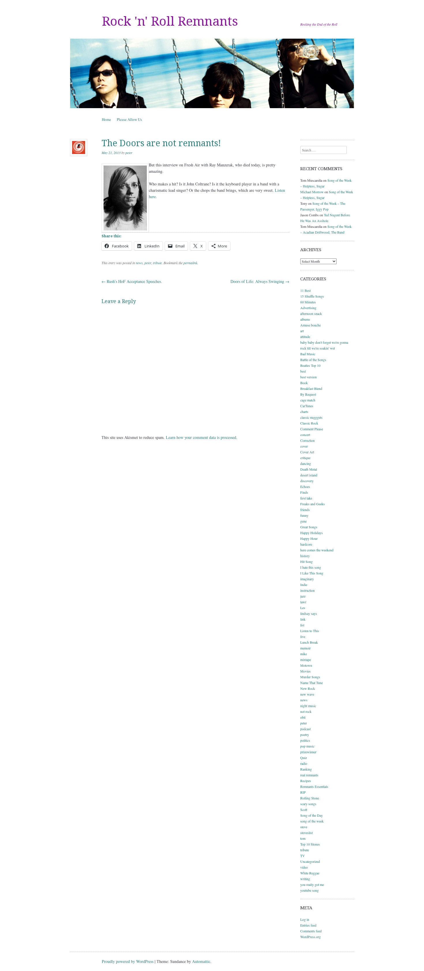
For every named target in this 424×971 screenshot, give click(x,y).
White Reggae (309, 873)
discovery (307, 480)
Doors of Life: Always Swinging (259, 281)
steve (303, 826)
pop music (307, 746)
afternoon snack (311, 313)
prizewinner (308, 752)
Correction (307, 440)
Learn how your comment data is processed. (201, 437)
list (302, 625)
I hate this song (310, 567)
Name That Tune (311, 682)
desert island (308, 475)
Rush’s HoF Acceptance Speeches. (132, 281)
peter (128, 152)
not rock (306, 711)
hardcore (306, 544)
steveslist (306, 832)
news (139, 262)
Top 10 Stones (310, 844)
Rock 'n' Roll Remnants (170, 21)
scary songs (308, 803)
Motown (306, 665)
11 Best (305, 290)
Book (304, 382)
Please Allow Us (129, 119)
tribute (157, 262)
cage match (307, 400)
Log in (304, 919)
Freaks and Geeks (312, 504)
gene (303, 521)
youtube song (309, 890)
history (305, 555)
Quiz (303, 757)
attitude (305, 336)
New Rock (307, 688)
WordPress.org (310, 936)
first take (306, 498)
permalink (190, 262)
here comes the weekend (316, 550)
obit (302, 717)
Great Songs (308, 527)
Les (302, 607)
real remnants (309, 775)
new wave (307, 694)
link (302, 619)
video (304, 867)
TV (302, 855)
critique (305, 457)
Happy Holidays (311, 532)
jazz (302, 596)
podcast (305, 728)
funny (304, 515)
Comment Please (311, 429)
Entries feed (308, 925)
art (302, 330)
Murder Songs (310, 677)
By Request (308, 394)
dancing (305, 463)
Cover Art (307, 452)
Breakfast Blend (311, 388)
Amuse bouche (310, 325)
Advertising (308, 307)
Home (106, 119)
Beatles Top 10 (310, 365)
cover (304, 446)
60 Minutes (308, 302)
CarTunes (306, 405)
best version (308, 377)
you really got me (312, 884)
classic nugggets (311, 417)
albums (305, 319)
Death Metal (308, 469)
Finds (304, 492)
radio (303, 763)
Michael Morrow (312, 191)
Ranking (306, 769)
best (303, 371)
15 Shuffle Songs (312, 296)
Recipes (305, 780)
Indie (303, 584)
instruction (307, 590)
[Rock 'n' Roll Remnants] (212, 73)
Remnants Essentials (314, 786)
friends (305, 509)
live (302, 636)
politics (305, 740)
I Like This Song (311, 573)
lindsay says (308, 613)
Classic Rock (309, 423)
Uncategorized (310, 861)
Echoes (305, 486)
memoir (305, 648)
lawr (303, 602)
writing (305, 878)
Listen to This (309, 630)
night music (308, 705)
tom (302, 838)
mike (303, 653)
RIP (303, 792)
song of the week (312, 821)
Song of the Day (311, 815)
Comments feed (311, 931)
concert (305, 434)
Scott (303, 809)
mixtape (305, 659)
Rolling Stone (309, 798)
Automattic (201, 961)
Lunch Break (309, 642)
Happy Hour (309, 538)
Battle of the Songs (313, 359)
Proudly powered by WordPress (127, 961)
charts (304, 411)
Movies (305, 671)
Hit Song (306, 561)
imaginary (307, 578)
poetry (304, 734)
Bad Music (307, 354)
